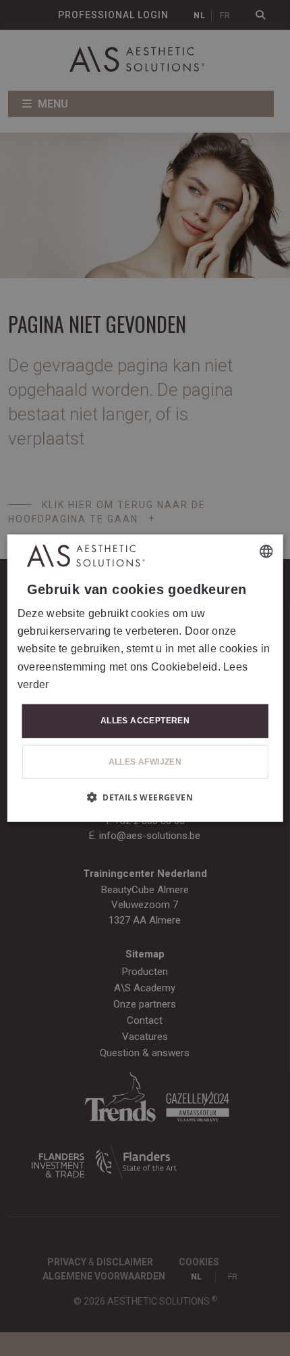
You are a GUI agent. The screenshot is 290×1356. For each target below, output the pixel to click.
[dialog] (145, 678)
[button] (145, 796)
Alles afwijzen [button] (145, 761)
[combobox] (265, 551)
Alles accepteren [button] (145, 720)
